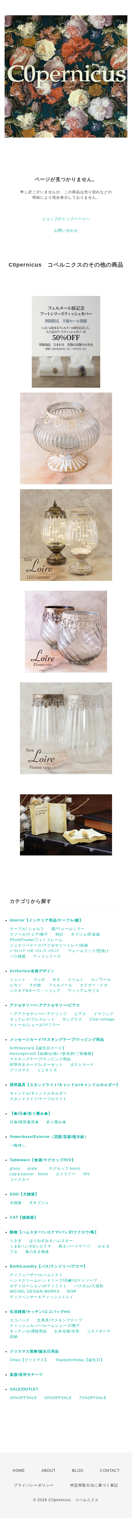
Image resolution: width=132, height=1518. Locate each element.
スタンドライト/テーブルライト (38, 1099)
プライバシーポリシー (34, 1485)
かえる (104, 1246)
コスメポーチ (99, 1331)
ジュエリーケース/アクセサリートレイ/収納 (49, 945)
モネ (56, 979)
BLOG (77, 1470)
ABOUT (48, 1470)
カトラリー (66, 1174)
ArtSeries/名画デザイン (32, 971)
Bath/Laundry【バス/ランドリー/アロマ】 (48, 1266)
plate (34, 1168)
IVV (86, 1174)
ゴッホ (39, 979)
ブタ (14, 1252)
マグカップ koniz (64, 1168)
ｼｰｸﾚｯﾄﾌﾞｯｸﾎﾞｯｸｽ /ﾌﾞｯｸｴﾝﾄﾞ (35, 951)
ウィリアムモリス (84, 990)
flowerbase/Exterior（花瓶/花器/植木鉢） (49, 1137)
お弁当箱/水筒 (67, 1331)
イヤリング (104, 1014)
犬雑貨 (16, 1203)
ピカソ (16, 985)
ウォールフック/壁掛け (88, 951)
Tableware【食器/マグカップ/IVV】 (43, 1160)
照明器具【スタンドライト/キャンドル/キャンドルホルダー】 (65, 1085)
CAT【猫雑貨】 (24, 1217)
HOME (19, 1470)
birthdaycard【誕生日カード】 (38, 1048)
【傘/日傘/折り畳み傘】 (31, 1113)
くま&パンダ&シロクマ (30, 1246)
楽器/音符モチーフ (26, 1374)
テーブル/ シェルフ (27, 929)
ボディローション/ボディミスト (38, 1286)
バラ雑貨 (18, 956)
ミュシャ (18, 979)
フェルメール (60, 985)
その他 (35, 985)
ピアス (80, 1014)
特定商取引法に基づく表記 (94, 1485)
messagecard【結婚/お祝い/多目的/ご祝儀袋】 (52, 1053)
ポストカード (82, 1064)
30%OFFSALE (23, 1398)
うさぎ (16, 1241)
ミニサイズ (47, 1070)
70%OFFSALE (93, 1398)
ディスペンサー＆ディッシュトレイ (42, 1297)
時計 (60, 934)
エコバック (20, 1320)
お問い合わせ (66, 230)
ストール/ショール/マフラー (35, 1025)
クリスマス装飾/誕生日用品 (34, 1351)
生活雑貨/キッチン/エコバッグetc (40, 1311)
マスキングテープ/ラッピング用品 (40, 1059)
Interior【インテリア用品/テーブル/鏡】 (46, 920)
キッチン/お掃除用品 (28, 1331)
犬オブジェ (39, 1203)
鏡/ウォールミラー (68, 929)
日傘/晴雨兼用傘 (24, 1122)
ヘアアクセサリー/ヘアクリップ (38, 1014)
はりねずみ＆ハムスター (51, 1241)
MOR (71, 1291)
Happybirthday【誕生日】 (80, 1360)
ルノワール (101, 979)
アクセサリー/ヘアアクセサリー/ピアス (45, 1005)
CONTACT (110, 1470)
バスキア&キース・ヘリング (35, 990)
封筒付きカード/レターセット (36, 1064)
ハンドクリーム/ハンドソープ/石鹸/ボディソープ (53, 1280)
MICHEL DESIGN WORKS (35, 1291)
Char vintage (102, 1019)
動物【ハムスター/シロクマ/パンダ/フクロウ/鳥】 (54, 1232)
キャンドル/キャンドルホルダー (38, 1093)
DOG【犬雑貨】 (24, 1194)
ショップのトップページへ (66, 219)
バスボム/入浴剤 (88, 1286)
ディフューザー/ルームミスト (36, 1275)
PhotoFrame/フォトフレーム (36, 940)
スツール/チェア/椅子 (29, 934)
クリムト (76, 979)
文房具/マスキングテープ (59, 1320)
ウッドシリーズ (47, 956)
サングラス (72, 1019)
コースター (20, 1179)
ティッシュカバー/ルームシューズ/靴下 (45, 1326)
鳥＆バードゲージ (75, 1246)
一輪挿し (18, 1145)
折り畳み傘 (56, 1122)
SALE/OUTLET (24, 1389)
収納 (14, 1337)
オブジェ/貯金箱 (85, 934)
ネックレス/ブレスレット (32, 1019)
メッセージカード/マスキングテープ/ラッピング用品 (57, 1039)
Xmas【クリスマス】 (29, 1360)
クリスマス (20, 1070)
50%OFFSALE (58, 1398)
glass (15, 1168)
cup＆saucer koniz (29, 1174)
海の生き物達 (37, 1252)
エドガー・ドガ (94, 985)
